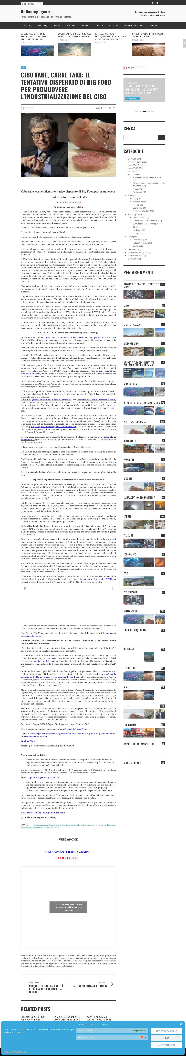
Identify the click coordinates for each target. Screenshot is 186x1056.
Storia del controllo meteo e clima (147, 177)
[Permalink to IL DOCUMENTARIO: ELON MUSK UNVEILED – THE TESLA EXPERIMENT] (160, 732)
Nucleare (136, 230)
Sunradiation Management (144, 224)
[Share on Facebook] (105, 107)
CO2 (135, 227)
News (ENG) (133, 168)
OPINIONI (132, 159)
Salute (135, 246)
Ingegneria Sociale (135, 162)
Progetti (136, 189)
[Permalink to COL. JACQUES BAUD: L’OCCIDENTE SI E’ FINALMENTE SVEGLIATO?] (149, 448)
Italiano (29, 4)
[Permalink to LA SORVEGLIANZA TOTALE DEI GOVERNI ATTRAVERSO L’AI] (149, 638)
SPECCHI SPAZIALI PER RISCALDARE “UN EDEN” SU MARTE (111, 35)
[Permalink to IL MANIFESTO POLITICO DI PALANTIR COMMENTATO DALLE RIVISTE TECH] (160, 638)
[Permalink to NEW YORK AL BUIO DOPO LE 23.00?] (149, 562)
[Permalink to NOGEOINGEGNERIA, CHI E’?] (133, 448)
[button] (181, 1024)
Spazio (135, 233)
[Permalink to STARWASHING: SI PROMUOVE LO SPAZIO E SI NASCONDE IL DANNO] (160, 695)
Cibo (24, 67)
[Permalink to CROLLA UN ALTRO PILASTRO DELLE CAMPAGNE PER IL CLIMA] (160, 581)
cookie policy (21, 1051)
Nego (166, 1038)
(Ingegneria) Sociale (141, 211)
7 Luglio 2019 (29, 108)
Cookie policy (9, 1051)
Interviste (132, 171)
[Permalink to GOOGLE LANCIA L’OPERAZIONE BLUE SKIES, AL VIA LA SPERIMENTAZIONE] (37, 49)
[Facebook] (152, 2)
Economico (137, 208)
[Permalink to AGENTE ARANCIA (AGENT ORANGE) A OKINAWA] (133, 524)
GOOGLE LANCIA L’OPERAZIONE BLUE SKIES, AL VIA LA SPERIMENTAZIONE (37, 35)
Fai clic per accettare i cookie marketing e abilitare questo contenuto (68, 907)
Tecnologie (132, 214)
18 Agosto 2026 (137, 43)
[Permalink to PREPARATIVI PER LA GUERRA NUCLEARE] (133, 657)
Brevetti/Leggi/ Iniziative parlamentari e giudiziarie (139, 363)
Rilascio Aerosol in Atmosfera (145, 221)
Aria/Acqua (137, 201)
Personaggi (137, 192)
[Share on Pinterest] (114, 107)
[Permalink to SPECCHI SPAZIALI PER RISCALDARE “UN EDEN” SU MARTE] (111, 49)
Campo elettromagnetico (138, 252)
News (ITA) (132, 165)
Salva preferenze (166, 1045)
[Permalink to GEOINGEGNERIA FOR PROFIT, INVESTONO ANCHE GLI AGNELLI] (160, 562)
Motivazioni (132, 195)
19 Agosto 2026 (26, 40)
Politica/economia (140, 243)
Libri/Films (132, 249)
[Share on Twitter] (109, 107)
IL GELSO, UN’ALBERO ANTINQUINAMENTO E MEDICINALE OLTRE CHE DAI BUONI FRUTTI (73, 36)
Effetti (130, 236)
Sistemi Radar (138, 217)
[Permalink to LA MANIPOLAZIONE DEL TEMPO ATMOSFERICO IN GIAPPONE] (149, 294)
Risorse (136, 205)
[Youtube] (157, 2)
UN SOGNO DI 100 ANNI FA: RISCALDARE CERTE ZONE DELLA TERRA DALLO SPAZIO (146, 36)
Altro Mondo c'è (134, 255)
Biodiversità (138, 240)
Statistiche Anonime (166, 1031)
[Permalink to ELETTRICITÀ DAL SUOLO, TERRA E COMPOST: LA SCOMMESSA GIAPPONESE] (149, 770)
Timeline (131, 174)
